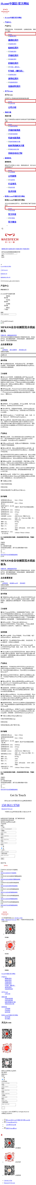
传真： (3, 834)
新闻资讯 (8, 158)
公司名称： (5, 1081)
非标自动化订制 (9, 1003)
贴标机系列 (12, 249)
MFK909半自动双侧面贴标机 (9, 905)
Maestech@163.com (7, 809)
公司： (3, 850)
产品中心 (8, 22)
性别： (3, 844)
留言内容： (4, 853)
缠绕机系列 (5, 249)
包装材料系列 (9, 989)
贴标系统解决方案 (10, 1002)
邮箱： (3, 830)
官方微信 (7, 1018)
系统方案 (8, 112)
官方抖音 (7, 1017)
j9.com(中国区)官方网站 (15, 3)
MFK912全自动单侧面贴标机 (9, 898)
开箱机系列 (26, 249)
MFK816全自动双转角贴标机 (9, 886)
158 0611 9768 (11, 805)
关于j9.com (9, 91)
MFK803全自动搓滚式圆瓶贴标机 (10, 879)
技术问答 (7, 1012)
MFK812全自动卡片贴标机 (8, 873)
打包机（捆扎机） (10, 985)
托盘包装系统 (9, 1000)
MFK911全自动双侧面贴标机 (9, 892)
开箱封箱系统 (9, 998)
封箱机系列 (19, 249)
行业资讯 (7, 1010)
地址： (4, 1098)
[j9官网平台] (5, 14)
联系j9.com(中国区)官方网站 (15, 196)
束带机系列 (8, 987)
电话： (3, 837)
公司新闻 (7, 1008)
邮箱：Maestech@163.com (9, 919)
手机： (3, 841)
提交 (2, 858)
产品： (3, 827)
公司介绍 (7, 993)
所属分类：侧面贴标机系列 (9, 335)
